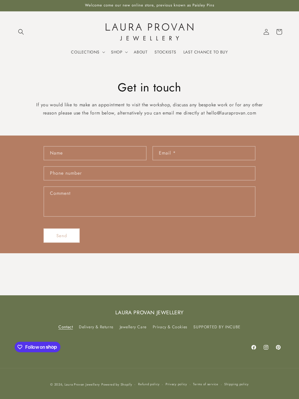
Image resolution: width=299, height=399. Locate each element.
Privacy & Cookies (170, 327)
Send (61, 236)
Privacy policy (176, 384)
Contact (65, 327)
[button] (21, 31)
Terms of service (205, 384)
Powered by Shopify (116, 384)
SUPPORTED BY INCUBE (216, 327)
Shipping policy (236, 384)
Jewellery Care (133, 327)
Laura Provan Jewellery (82, 384)
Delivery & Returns (96, 327)
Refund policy (148, 384)
